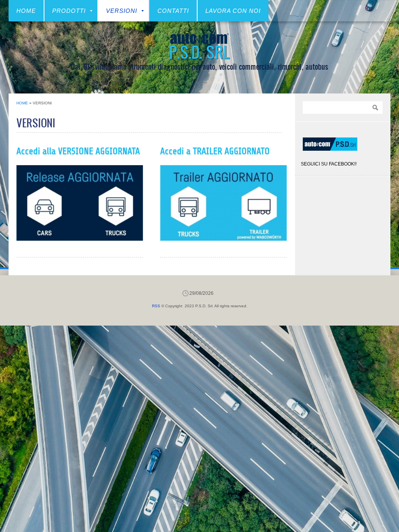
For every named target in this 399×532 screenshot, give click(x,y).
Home (26, 10)
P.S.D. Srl (199, 52)
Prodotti (69, 10)
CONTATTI (173, 10)
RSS (156, 306)
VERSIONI (121, 10)
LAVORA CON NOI (233, 10)
